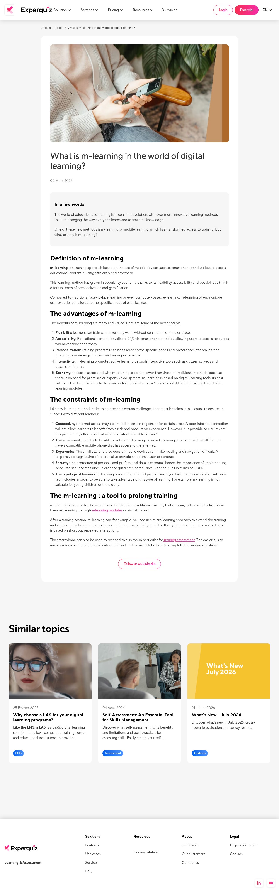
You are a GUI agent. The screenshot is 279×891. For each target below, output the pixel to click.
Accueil (46, 28)
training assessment (179, 540)
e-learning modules (107, 510)
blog (60, 28)
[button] (63, 10)
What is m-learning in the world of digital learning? (101, 28)
